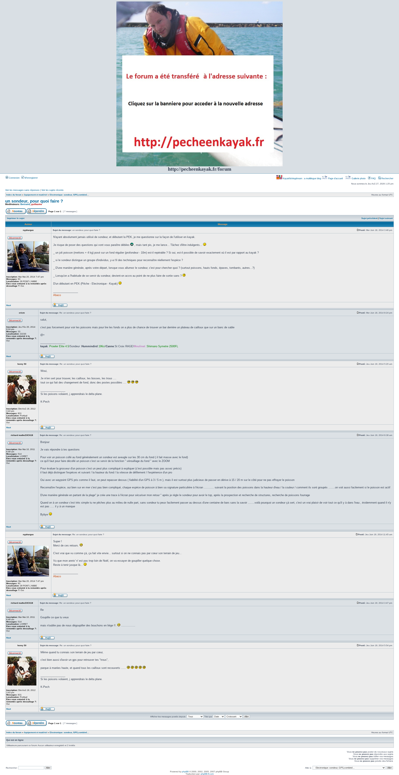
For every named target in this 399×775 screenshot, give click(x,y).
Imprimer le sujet (15, 218)
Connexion (14, 178)
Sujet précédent (369, 218)
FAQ (373, 178)
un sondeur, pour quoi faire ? (34, 201)
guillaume (36, 204)
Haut (8, 305)
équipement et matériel (35, 195)
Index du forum (13, 195)
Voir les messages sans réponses (22, 190)
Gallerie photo (358, 178)
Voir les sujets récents (52, 190)
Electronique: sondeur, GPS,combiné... (69, 195)
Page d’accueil (335, 178)
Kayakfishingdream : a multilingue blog (302, 178)
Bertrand (25, 204)
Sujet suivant (386, 218)
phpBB (185, 771)
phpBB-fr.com (207, 774)
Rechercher (387, 178)
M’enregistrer (31, 178)
